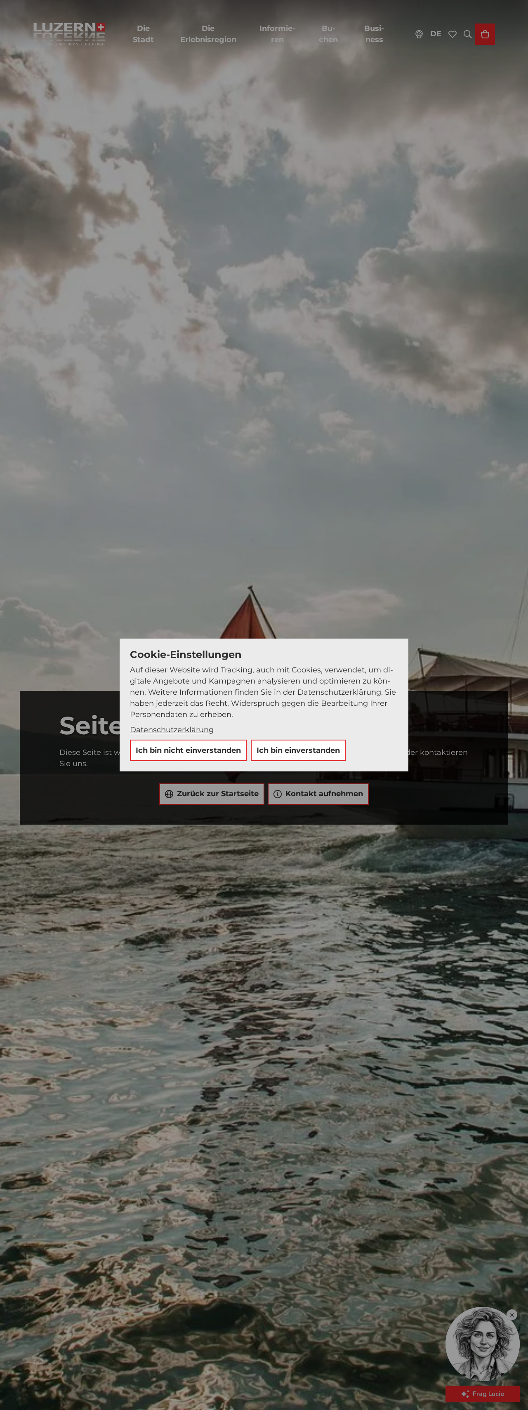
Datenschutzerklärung (172, 729)
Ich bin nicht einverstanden (188, 750)
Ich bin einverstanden (298, 750)
